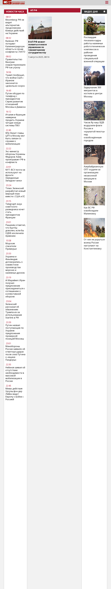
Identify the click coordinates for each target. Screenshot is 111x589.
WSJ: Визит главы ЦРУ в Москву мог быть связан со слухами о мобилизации (15, 138)
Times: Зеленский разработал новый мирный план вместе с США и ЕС (15, 192)
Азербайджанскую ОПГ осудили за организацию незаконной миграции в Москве (93, 174)
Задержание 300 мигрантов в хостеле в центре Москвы (93, 92)
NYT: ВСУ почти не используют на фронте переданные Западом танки (15, 175)
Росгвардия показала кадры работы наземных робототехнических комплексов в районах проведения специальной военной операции (94, 49)
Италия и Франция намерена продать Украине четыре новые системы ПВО (15, 120)
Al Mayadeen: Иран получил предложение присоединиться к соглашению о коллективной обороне (15, 288)
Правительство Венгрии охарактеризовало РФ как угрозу (15, 63)
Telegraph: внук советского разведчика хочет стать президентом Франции (15, 211)
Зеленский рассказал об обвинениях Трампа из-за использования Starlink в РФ (13, 311)
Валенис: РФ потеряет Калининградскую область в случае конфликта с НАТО (15, 46)
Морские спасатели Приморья (11, 246)
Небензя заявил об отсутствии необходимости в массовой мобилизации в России (15, 374)
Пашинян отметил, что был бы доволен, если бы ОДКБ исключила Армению (15, 230)
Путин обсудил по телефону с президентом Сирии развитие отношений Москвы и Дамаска (15, 100)
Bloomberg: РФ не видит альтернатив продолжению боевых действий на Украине (14, 26)
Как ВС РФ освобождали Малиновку (91, 210)
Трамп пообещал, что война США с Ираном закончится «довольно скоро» (15, 80)
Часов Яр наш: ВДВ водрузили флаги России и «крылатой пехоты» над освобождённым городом (94, 131)
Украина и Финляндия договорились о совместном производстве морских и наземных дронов (15, 264)
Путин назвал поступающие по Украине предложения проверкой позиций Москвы (14, 332)
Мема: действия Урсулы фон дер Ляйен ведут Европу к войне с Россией (14, 394)
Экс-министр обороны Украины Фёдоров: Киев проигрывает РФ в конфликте (15, 157)
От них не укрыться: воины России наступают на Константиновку (94, 244)
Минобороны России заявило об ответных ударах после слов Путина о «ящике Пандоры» (15, 353)
